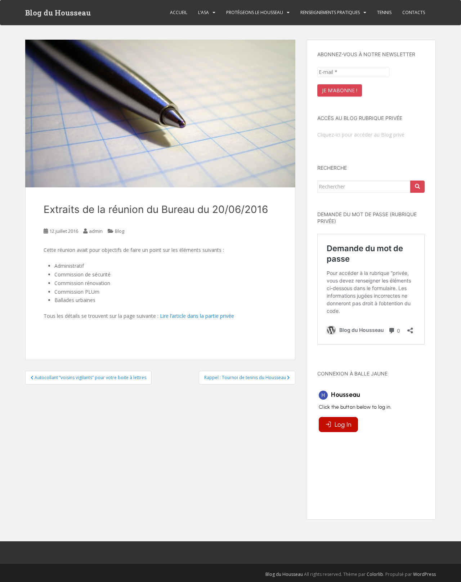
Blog (119, 231)
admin (96, 231)
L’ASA (203, 12)
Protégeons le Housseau (254, 12)
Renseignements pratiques (330, 12)
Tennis (384, 12)
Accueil (178, 12)
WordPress (424, 574)
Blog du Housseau (58, 12)
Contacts (413, 12)
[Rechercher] (417, 187)
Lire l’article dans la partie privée (197, 315)
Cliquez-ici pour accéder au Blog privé (360, 134)
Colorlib (375, 574)
